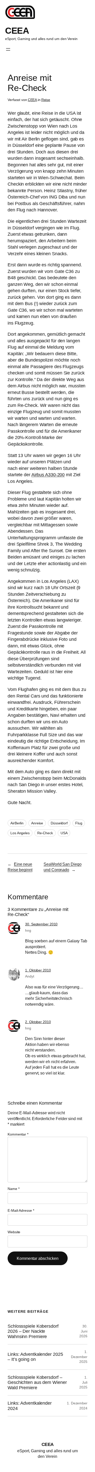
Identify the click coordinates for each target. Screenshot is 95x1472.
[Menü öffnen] (8, 49)
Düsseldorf (59, 823)
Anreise (37, 823)
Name (13, 1189)
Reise (45, 100)
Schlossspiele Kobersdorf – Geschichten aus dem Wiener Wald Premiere (37, 1382)
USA (64, 833)
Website (14, 1232)
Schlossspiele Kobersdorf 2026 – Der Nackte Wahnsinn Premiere (33, 1331)
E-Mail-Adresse (21, 1210)
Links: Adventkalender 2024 (30, 1406)
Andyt (29, 976)
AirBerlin (17, 823)
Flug (78, 823)
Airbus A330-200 (48, 474)
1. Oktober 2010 (38, 970)
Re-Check (45, 833)
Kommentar (18, 1134)
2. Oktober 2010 (38, 1022)
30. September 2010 (41, 924)
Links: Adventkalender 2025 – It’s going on (35, 1357)
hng (28, 930)
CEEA (17, 30)
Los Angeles (20, 833)
